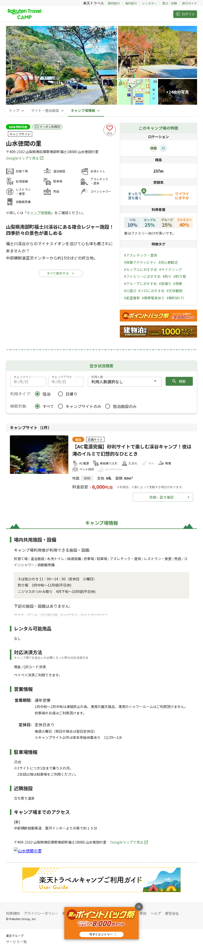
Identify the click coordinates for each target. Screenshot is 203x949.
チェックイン (22, 377)
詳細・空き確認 (161, 497)
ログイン (188, 14)
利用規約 (13, 913)
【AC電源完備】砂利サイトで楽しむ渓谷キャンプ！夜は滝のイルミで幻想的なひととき (131, 450)
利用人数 (97, 377)
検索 (182, 381)
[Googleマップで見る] (28, 851)
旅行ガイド (189, 3)
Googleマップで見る (22, 158)
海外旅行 (131, 3)
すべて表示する (58, 273)
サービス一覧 (16, 941)
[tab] (17, 111)
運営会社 (172, 913)
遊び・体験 (169, 3)
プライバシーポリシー (41, 913)
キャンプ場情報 (39, 212)
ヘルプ (156, 913)
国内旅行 (114, 3)
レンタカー (149, 3)
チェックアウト (61, 377)
